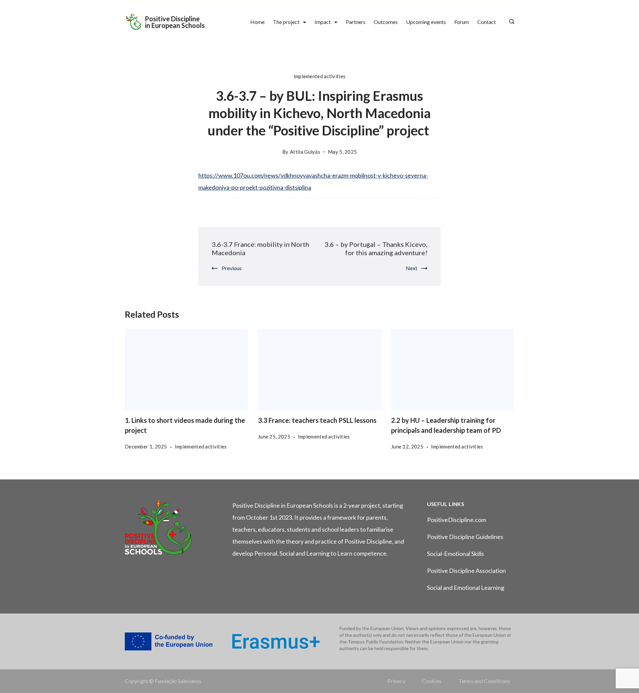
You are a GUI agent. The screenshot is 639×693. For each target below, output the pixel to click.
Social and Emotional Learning (465, 587)
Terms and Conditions (484, 681)
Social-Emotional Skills (455, 553)
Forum (461, 22)
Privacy (396, 681)
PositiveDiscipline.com (456, 519)
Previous (232, 268)
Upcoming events (426, 22)
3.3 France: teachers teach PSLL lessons (317, 420)
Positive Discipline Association (466, 570)
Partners (355, 22)
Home (257, 22)
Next (411, 268)
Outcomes (386, 22)
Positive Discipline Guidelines (465, 536)
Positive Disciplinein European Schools (175, 22)
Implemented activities (320, 76)
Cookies (432, 681)
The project (286, 22)
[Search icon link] (510, 22)
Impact (323, 22)
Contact (486, 22)
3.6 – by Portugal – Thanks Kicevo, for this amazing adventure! (375, 248)
